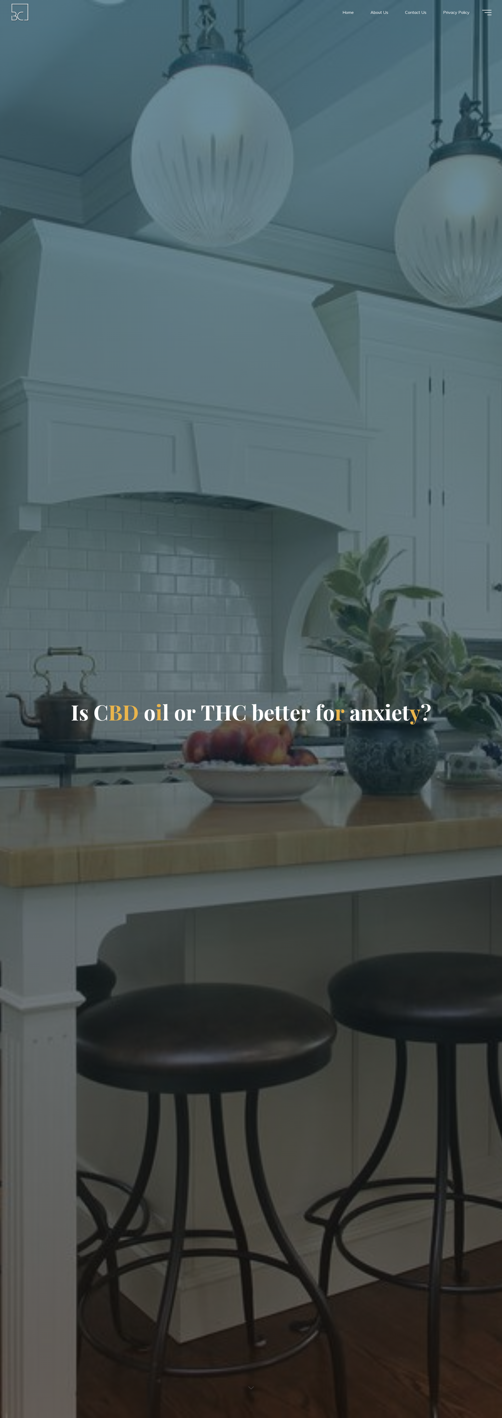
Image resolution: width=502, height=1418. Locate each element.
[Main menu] (487, 12)
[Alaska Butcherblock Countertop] (20, 12)
